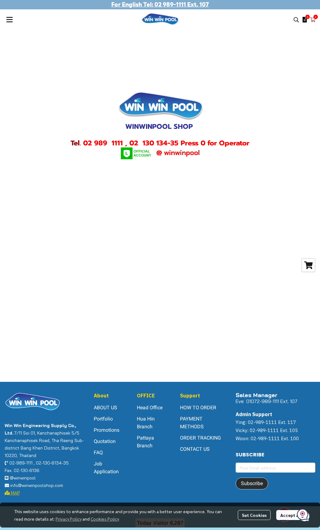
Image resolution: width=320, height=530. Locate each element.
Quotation (105, 441)
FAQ (98, 452)
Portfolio (103, 419)
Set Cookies (254, 515)
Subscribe (252, 483)
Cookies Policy (105, 519)
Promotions (106, 430)
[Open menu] (9, 19)
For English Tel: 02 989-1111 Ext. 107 (160, 4)
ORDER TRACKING (200, 438)
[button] (296, 19)
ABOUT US (105, 408)
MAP (15, 493)
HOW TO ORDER (198, 408)
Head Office (149, 408)
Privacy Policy (69, 519)
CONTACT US (195, 449)
